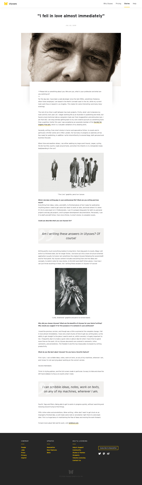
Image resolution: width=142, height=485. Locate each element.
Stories (127, 4)
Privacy (24, 455)
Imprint (24, 458)
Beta (48, 453)
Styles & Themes (79, 453)
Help (134, 4)
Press (23, 453)
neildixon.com (73, 423)
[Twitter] (99, 453)
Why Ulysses (108, 4)
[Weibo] (108, 453)
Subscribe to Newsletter (108, 448)
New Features (52, 450)
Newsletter (51, 447)
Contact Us (77, 460)
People (23, 447)
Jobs (23, 450)
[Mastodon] (104, 453)
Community (77, 450)
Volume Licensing (79, 458)
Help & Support (78, 447)
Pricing (118, 4)
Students (76, 455)
